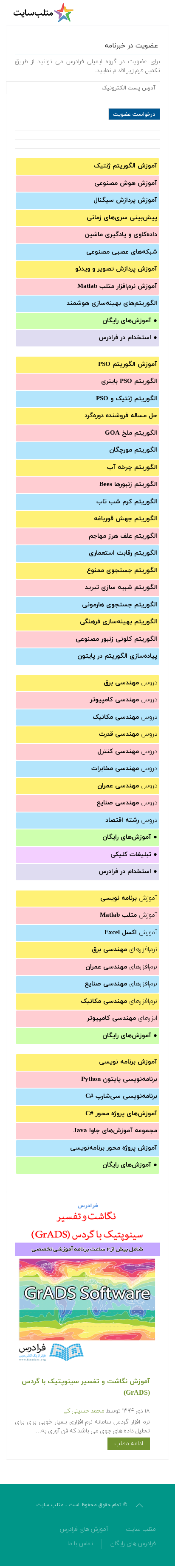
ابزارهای (122, 1018)
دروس (130, 682)
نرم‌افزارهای (124, 949)
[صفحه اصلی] (44, 12)
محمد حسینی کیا (83, 1411)
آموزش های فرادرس (84, 1529)
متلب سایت (141, 1529)
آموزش (128, 898)
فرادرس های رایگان (133, 1544)
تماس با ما (80, 1544)
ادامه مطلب (128, 1444)
